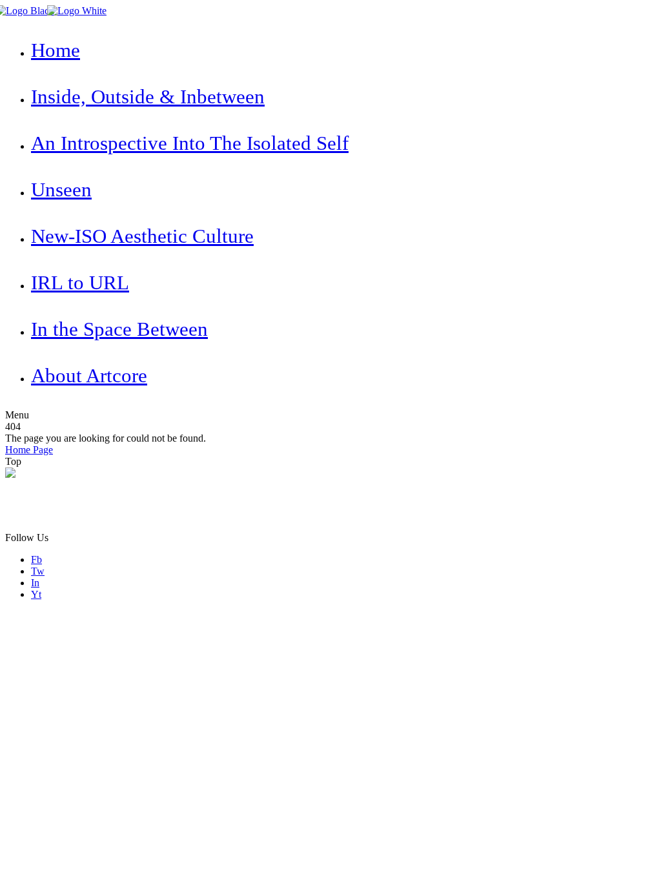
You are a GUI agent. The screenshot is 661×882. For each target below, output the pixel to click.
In (35, 582)
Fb (36, 559)
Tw (38, 571)
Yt (36, 594)
